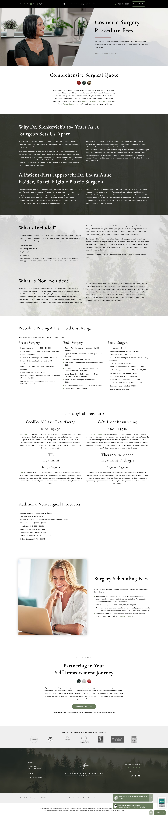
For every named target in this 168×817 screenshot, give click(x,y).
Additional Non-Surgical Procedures (49, 504)
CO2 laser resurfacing (97, 434)
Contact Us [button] (160, 812)
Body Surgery (73, 343)
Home (97, 53)
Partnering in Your (84, 666)
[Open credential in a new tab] (34, 739)
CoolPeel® (24, 434)
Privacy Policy (87, 798)
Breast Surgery (29, 343)
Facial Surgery (118, 343)
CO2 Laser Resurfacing (117, 422)
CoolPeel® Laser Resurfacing (50, 422)
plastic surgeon (109, 155)
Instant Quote (138, 4)
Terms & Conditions (75, 798)
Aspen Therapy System (66, 104)
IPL (50, 458)
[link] (122, 4)
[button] (150, 4)
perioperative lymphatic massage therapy (96, 101)
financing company (125, 616)
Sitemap (96, 798)
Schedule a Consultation (84, 706)
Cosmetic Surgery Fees (110, 53)
